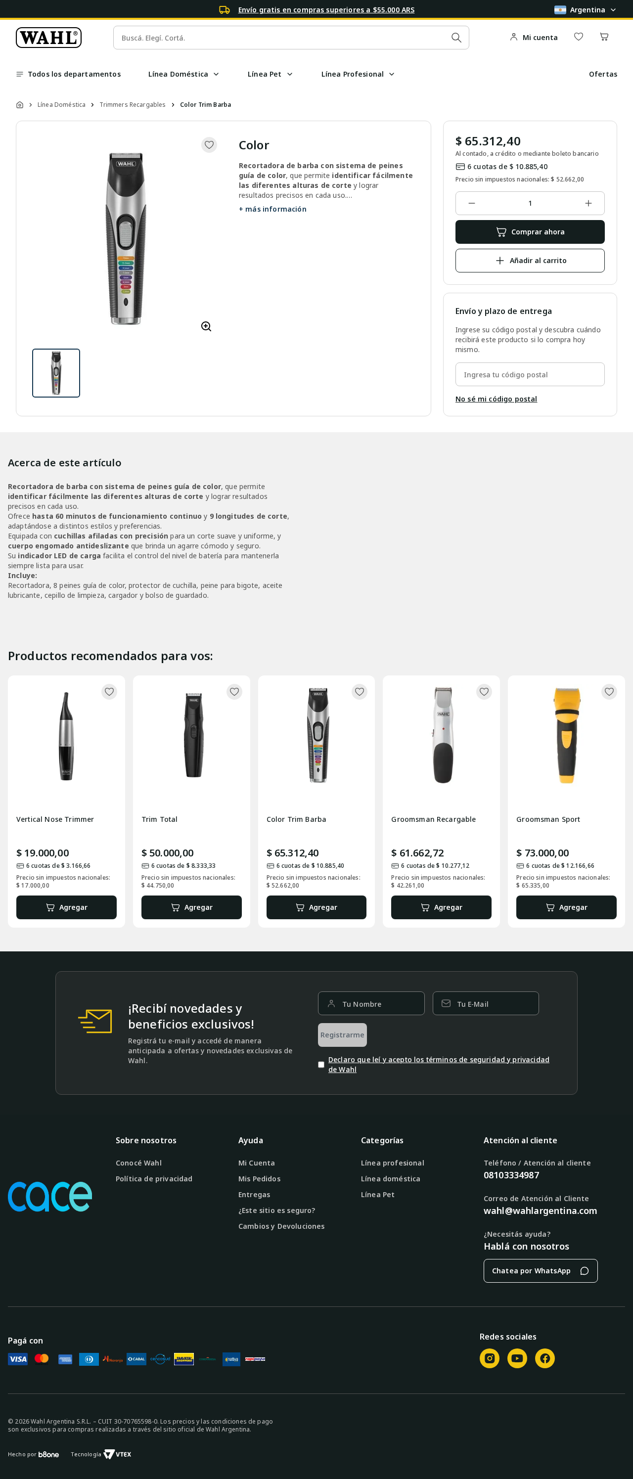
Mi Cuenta (256, 1162)
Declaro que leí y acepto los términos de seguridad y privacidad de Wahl (438, 1064)
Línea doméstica (390, 1178)
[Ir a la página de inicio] (49, 37)
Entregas (254, 1194)
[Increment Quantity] (588, 203)
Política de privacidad (154, 1178)
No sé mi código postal (496, 398)
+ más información (273, 209)
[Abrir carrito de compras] (604, 37)
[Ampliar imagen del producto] (206, 327)
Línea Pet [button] (264, 74)
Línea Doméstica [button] (178, 74)
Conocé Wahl (139, 1162)
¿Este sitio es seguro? (277, 1210)
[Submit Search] (456, 38)
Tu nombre (361, 1004)
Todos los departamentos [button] (74, 74)
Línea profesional (392, 1162)
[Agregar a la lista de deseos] (209, 145)
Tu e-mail (473, 1004)
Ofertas (603, 74)
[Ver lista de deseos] (578, 37)
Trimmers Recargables (132, 105)
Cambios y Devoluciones (281, 1226)
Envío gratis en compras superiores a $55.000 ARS (326, 9)
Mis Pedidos (259, 1178)
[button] (216, 74)
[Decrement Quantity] (472, 203)
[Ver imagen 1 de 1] (56, 373)
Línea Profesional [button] (352, 74)
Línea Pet (378, 1194)
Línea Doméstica (62, 105)
